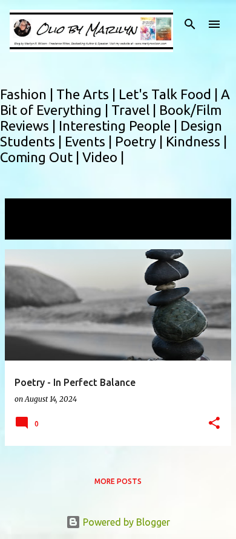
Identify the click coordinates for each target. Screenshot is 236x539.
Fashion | (28, 94)
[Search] (190, 24)
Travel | (135, 109)
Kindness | (196, 141)
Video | (103, 157)
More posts (118, 481)
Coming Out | (41, 157)
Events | (90, 141)
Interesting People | (119, 125)
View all (30, 228)
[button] (214, 424)
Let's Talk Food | (170, 94)
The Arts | (87, 94)
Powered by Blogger (125, 522)
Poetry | (140, 141)
